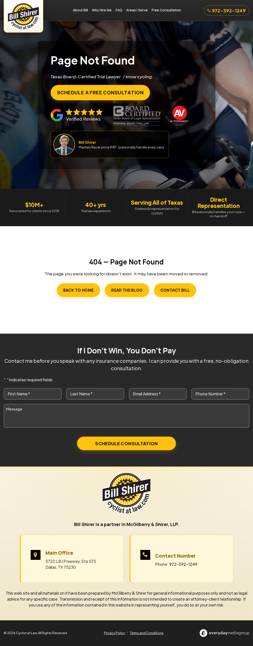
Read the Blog (127, 290)
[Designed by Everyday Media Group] (224, 633)
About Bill (80, 10)
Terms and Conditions (147, 633)
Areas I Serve (137, 10)
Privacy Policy (114, 633)
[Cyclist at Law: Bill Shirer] (23, 10)
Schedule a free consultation (100, 92)
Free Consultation (166, 10)
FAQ (119, 10)
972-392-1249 (229, 10)
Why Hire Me (102, 10)
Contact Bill (175, 290)
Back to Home (78, 290)
